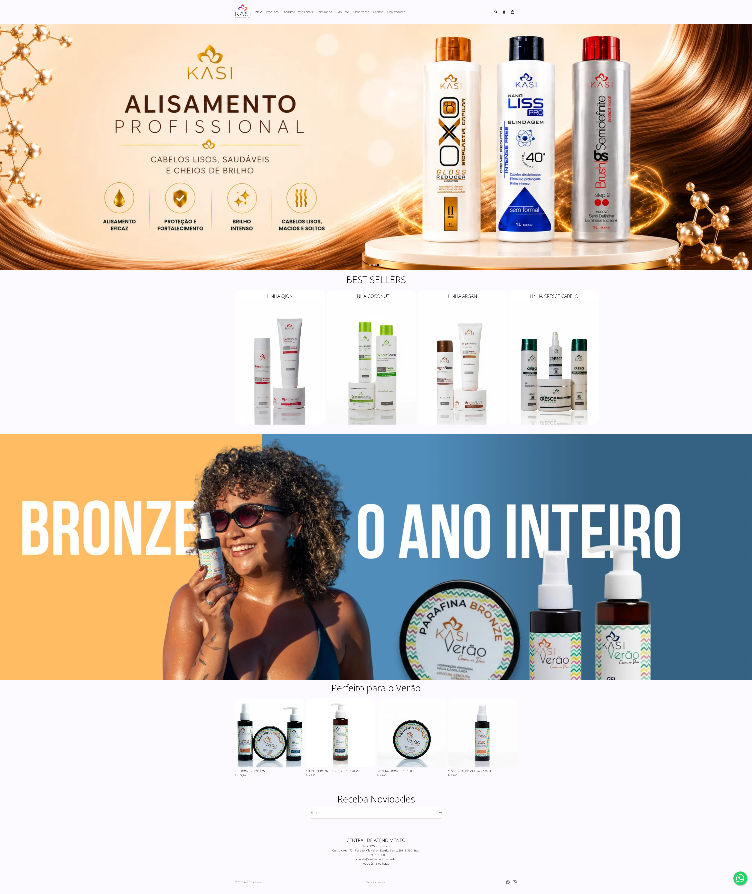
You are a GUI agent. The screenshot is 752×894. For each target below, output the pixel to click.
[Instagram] (514, 882)
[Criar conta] (441, 813)
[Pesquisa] (496, 12)
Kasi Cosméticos (252, 882)
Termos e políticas (376, 882)
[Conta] (504, 12)
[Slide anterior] (241, 733)
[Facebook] (507, 882)
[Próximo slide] (512, 358)
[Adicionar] (298, 761)
